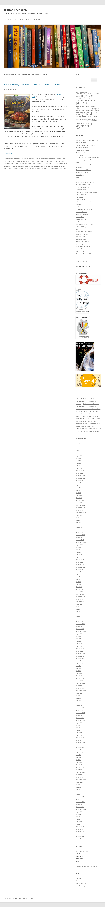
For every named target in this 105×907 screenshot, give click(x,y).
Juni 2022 (78, 579)
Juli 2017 (78, 725)
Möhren (15, 168)
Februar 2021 (80, 619)
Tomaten (79, 123)
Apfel (97, 93)
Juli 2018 (78, 695)
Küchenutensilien (81, 199)
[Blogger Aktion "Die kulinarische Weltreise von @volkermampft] (82, 313)
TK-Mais (33, 168)
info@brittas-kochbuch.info (88, 866)
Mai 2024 (78, 522)
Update (85, 123)
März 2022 (79, 587)
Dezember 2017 (80, 713)
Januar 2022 (79, 592)
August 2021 (79, 604)
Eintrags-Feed (80, 881)
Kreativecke (79, 197)
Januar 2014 (79, 829)
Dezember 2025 (80, 475)
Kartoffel (92, 106)
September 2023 (81, 542)
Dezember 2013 (80, 831)
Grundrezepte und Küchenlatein (85, 182)
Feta (78, 105)
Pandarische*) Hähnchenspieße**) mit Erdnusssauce (32, 84)
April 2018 (79, 703)
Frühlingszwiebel (86, 105)
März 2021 (79, 616)
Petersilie (89, 116)
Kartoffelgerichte (81, 190)
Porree (95, 116)
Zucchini (95, 126)
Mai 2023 (78, 552)
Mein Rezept (79, 204)
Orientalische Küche (82, 214)
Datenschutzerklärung (10, 898)
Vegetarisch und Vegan (83, 246)
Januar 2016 (79, 770)
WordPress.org (80, 886)
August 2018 (79, 693)
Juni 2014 (78, 817)
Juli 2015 (78, 784)
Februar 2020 (80, 649)
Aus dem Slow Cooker (82, 150)
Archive (78, 443)
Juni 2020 (78, 639)
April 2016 (79, 762)
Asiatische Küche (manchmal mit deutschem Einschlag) (45, 159)
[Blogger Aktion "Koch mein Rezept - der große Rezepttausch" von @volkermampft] (85, 370)
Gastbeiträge (79, 175)
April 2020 (79, 644)
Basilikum (78, 96)
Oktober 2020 (80, 629)
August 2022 (79, 574)
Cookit (78, 162)
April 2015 (79, 792)
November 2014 (80, 804)
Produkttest (79, 222)
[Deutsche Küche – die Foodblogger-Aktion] (83, 338)
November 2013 (80, 834)
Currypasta (24, 166)
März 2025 (79, 498)
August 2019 (79, 663)
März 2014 (79, 824)
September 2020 (81, 631)
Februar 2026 (80, 471)
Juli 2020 (78, 636)
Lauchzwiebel (91, 110)
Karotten (9, 168)
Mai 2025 (78, 493)
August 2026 (79, 456)
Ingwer (58, 166)
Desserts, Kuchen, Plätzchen (84, 165)
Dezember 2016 (80, 742)
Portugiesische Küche (82, 219)
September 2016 (81, 750)
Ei (76, 105)
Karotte (85, 107)
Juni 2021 (78, 609)
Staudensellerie (85, 121)
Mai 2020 (78, 641)
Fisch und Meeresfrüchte (83, 170)
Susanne (78, 404)
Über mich (7, 19)
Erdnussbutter (33, 166)
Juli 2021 (78, 606)
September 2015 (81, 780)
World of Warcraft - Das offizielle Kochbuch (50, 168)
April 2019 (79, 673)
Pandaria (21, 168)
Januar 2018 (79, 710)
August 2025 (79, 485)
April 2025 (79, 495)
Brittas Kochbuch (15, 10)
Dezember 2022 (80, 564)
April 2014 (79, 822)
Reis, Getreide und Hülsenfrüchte (26, 163)
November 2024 (80, 508)
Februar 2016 (80, 767)
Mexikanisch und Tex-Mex (84, 207)
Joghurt (78, 107)
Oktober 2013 (80, 836)
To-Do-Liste (79, 244)
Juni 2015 (78, 787)
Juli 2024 (78, 517)
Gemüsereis (41, 166)
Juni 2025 (78, 490)
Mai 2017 (78, 730)
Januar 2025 (79, 503)
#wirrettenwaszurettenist (85, 93)
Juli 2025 (78, 488)
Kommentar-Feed (81, 883)
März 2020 (79, 646)
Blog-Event (87, 96)
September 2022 (81, 572)
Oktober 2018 (80, 688)
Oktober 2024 (80, 510)
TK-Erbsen (28, 168)
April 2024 (79, 525)
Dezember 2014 (80, 802)
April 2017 (79, 733)
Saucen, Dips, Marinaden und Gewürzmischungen (52, 163)
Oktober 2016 (80, 747)
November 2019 (80, 656)
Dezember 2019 (80, 653)
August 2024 (79, 515)
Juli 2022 (78, 577)
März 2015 (79, 794)
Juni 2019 (78, 668)
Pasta (84, 116)
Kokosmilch (79, 110)
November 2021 (80, 597)
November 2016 (80, 745)
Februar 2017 (80, 737)
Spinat (78, 121)
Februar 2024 (80, 530)
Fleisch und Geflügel (82, 172)
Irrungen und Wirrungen (83, 187)
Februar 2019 (80, 678)
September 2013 (81, 839)
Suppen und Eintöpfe (82, 241)
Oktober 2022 (80, 569)
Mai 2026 (78, 463)
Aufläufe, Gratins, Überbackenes (85, 145)
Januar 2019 (79, 681)
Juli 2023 (78, 547)
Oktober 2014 (80, 807)
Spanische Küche (81, 239)
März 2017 (79, 735)
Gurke (96, 105)
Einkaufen (79, 167)
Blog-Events (79, 155)
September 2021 (81, 602)
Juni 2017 (78, 728)
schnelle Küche (80, 237)
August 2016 (79, 752)
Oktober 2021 (80, 599)
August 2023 (79, 545)
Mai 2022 (78, 582)
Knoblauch (96, 109)
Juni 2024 (78, 520)
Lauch (84, 110)
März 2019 (79, 676)
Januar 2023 (79, 562)
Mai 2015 (78, 789)
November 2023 (80, 537)
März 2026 (79, 468)
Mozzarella (87, 112)
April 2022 (79, 584)
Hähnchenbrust (50, 166)
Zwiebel (79, 128)
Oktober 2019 (80, 658)
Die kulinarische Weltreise (86, 101)
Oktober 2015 (80, 777)
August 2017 (79, 723)
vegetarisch (83, 126)
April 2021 (79, 614)
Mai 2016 (78, 760)
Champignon (80, 98)
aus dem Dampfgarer (82, 148)
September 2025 (81, 483)
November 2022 (80, 567)
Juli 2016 (78, 755)
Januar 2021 (79, 621)
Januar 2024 (79, 532)
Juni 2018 (78, 698)
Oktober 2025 (80, 480)
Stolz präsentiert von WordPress (28, 898)
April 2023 (79, 555)
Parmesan (79, 116)
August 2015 (79, 782)
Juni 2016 (78, 757)
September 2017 (81, 720)
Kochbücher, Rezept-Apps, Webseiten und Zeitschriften (29, 161)
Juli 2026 (78, 458)
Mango (77, 112)
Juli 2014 (78, 814)
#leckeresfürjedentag (81, 92)
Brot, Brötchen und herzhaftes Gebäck (87, 157)
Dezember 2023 (80, 535)
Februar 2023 (80, 560)
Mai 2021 (78, 611)
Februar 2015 (80, 797)
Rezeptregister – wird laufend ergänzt (28, 19)
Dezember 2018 (80, 683)
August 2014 (79, 812)
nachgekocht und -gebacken (55, 161)
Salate (77, 229)
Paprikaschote (89, 114)
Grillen (78, 180)
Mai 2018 (78, 700)
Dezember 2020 (80, 624)
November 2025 (80, 478)
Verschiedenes (80, 249)
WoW (64, 168)
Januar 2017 (79, 740)
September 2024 (81, 513)
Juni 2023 (78, 550)
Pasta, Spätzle (80, 217)
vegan (92, 123)
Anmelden (79, 878)
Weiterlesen (9, 154)
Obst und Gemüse (9, 163)
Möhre (94, 112)
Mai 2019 (78, 671)
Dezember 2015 (80, 772)
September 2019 (81, 661)
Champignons (89, 98)
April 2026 (79, 466)
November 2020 (80, 626)
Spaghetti (94, 119)
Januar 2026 (79, 473)
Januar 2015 (79, 799)
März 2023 (79, 557)
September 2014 (81, 809)
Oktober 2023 (80, 540)
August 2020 (79, 634)
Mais (97, 110)
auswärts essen (80, 152)
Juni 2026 (78, 461)
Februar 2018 (80, 708)
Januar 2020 (79, 651)
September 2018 (81, 691)
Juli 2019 (78, 666)
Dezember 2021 (80, 594)
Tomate (93, 120)
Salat (89, 119)
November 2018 (80, 686)
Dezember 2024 (80, 505)
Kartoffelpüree (88, 108)
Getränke (78, 177)
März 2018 (79, 705)
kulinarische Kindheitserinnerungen (86, 202)
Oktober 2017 (80, 718)
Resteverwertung (82, 119)
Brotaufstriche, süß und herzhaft (85, 160)
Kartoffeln (79, 108)
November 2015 (80, 775)
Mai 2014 (78, 819)
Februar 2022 (80, 589)
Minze (81, 112)
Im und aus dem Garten (83, 185)
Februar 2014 (80, 826)
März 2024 (79, 527)
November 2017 (80, 715)
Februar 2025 (80, 500)
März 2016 (79, 765)
